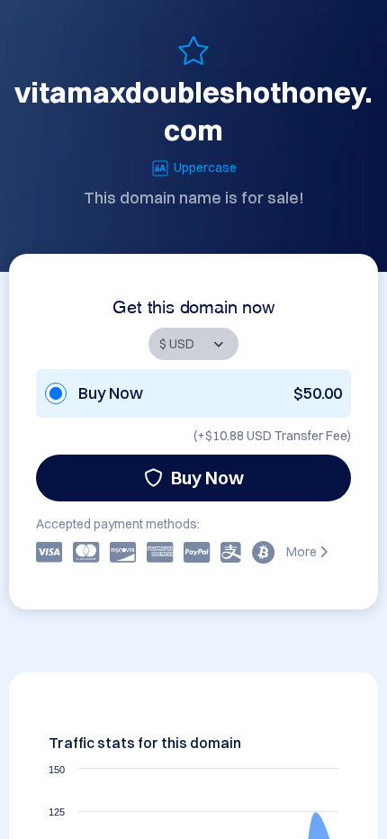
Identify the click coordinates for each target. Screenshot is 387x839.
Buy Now (207, 477)
